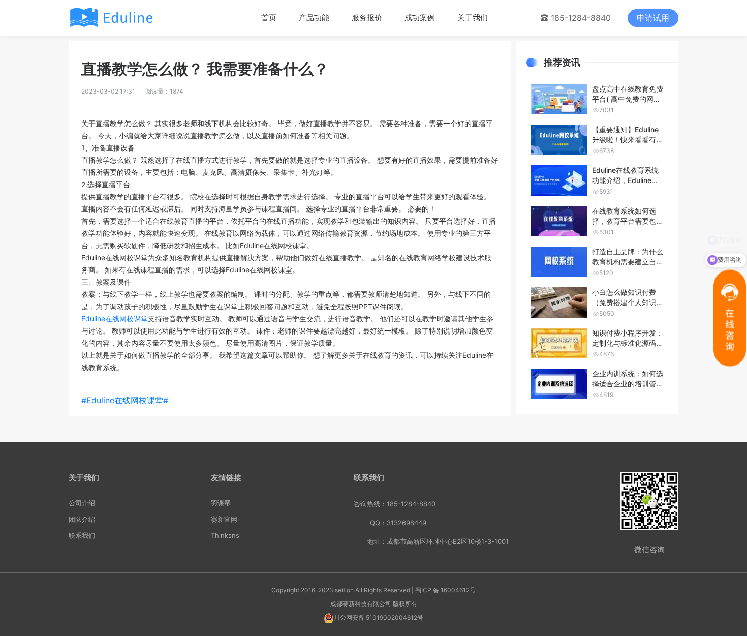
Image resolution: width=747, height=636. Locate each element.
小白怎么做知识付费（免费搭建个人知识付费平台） (627, 298)
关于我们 (472, 17)
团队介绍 (82, 519)
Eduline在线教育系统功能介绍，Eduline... (625, 175)
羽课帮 (221, 503)
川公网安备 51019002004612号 (378, 617)
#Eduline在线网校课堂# (127, 400)
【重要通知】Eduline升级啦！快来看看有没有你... (627, 135)
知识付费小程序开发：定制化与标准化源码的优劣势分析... (627, 338)
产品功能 (314, 17)
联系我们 (82, 535)
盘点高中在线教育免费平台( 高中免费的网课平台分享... (627, 94)
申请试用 (653, 18)
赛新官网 (224, 519)
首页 (268, 17)
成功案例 (419, 17)
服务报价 (367, 17)
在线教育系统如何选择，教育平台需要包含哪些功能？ (627, 216)
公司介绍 (82, 503)
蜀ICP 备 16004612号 (445, 590)
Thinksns (225, 535)
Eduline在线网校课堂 (114, 318)
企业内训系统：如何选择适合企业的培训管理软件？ (627, 379)
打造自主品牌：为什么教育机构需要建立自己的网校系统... (627, 257)
